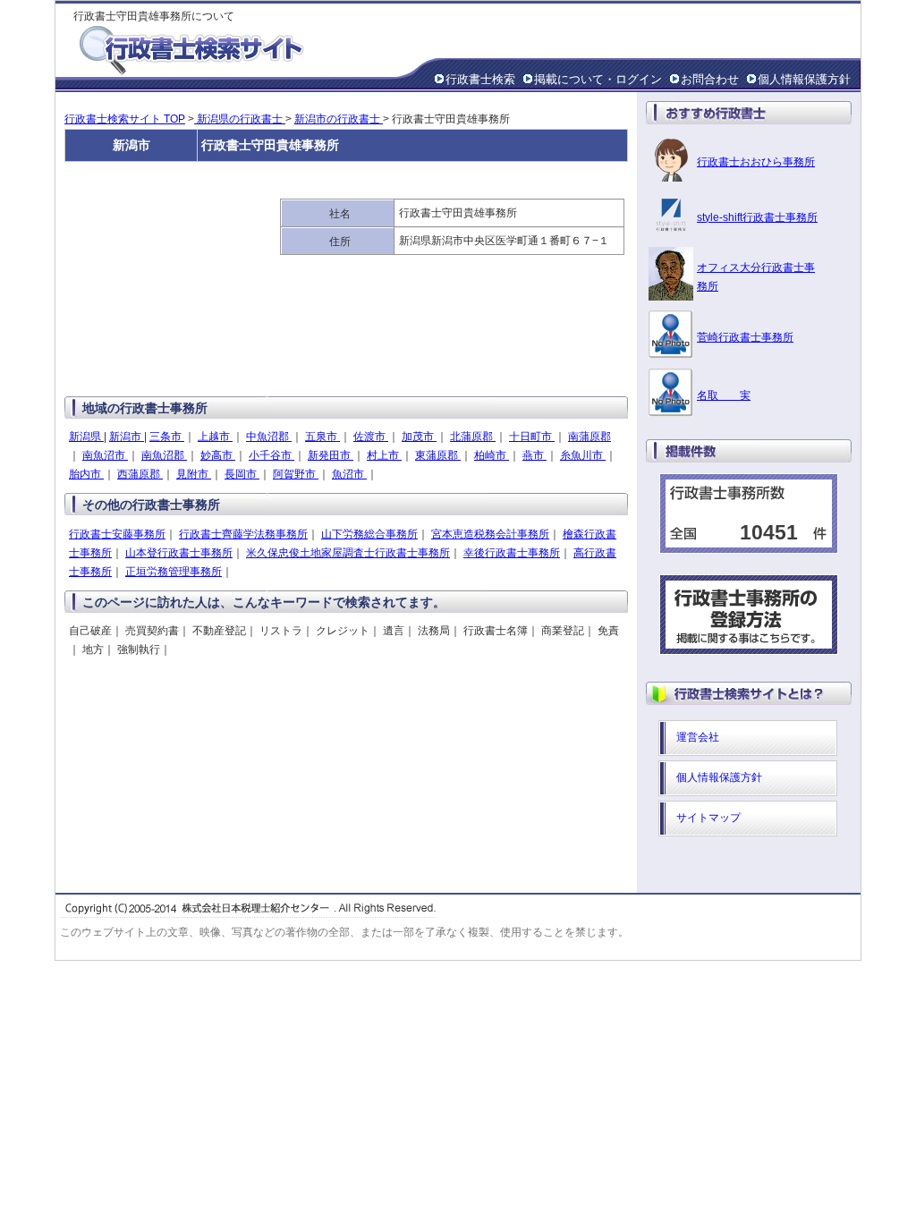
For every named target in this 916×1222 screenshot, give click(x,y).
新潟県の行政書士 (239, 119)
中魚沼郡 (269, 436)
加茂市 (419, 436)
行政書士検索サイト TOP (124, 119)
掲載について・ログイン (598, 79)
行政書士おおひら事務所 (756, 162)
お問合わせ (710, 79)
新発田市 (330, 455)
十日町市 (532, 436)
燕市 (534, 455)
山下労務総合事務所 (369, 534)
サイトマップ (708, 817)
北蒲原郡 (473, 436)
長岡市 (242, 474)
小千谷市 (271, 455)
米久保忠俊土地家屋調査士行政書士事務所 (348, 553)
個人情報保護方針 (804, 79)
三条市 (166, 436)
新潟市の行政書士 (338, 119)
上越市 (215, 436)
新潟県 (86, 436)
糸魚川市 (583, 455)
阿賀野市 (295, 474)
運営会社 (697, 737)
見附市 (193, 474)
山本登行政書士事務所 (179, 553)
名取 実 (724, 395)
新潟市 (126, 436)
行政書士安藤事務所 (117, 534)
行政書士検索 (480, 79)
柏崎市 (491, 455)
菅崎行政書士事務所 (745, 337)
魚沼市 (349, 474)
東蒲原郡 (438, 455)
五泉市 (322, 436)
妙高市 (217, 455)
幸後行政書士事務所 (511, 553)
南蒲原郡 (589, 436)
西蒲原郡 (140, 474)
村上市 (384, 455)
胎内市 (86, 474)
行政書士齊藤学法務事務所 (243, 534)
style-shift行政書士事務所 (757, 217)
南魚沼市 (105, 455)
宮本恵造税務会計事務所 (490, 534)
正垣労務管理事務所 (173, 571)
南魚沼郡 (164, 455)
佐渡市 (370, 436)
